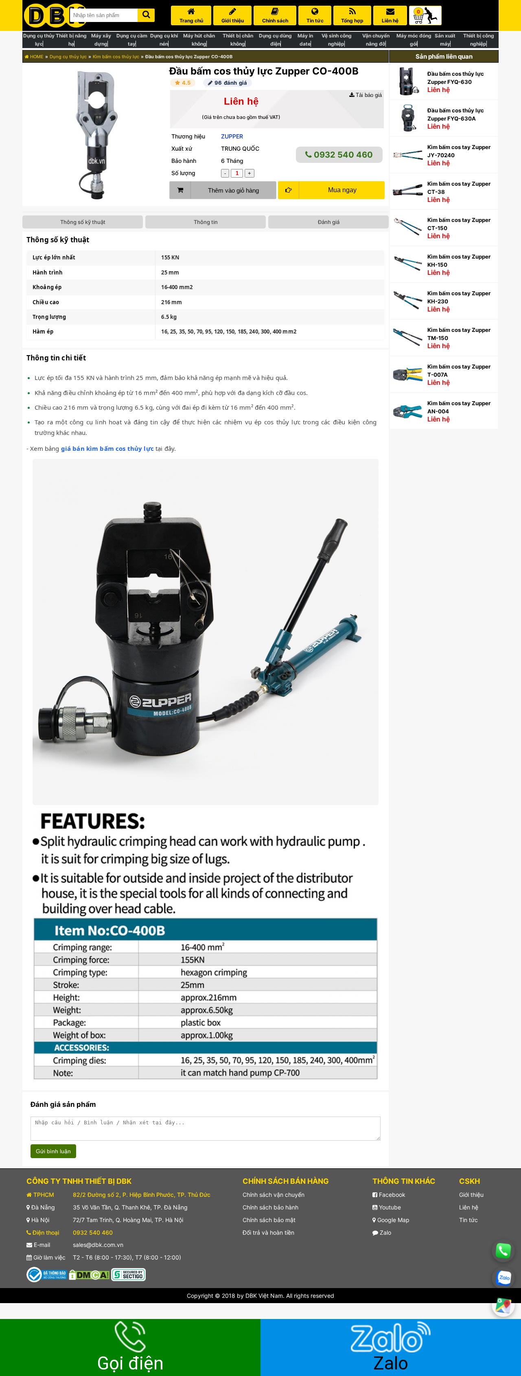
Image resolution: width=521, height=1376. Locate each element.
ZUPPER (232, 136)
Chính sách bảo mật (269, 1219)
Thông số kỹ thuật (82, 222)
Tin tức (468, 1219)
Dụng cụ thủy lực (68, 56)
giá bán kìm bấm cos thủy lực (107, 448)
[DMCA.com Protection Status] (89, 1274)
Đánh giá (328, 222)
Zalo (384, 1232)
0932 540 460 (342, 155)
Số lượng (183, 172)
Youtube (389, 1207)
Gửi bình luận (53, 1151)
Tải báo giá (368, 95)
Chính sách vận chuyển (273, 1194)
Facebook (391, 1194)
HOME (36, 56)
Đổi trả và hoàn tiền (268, 1232)
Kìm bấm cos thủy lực (116, 56)
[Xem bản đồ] (503, 1305)
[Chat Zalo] (503, 1278)
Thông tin (206, 222)
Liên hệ (468, 1207)
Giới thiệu (471, 1194)
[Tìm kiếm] (146, 14)
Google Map (392, 1219)
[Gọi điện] (503, 1251)
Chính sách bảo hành (270, 1207)
